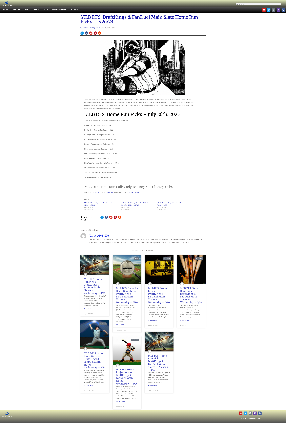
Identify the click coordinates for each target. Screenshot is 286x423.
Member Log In (59, 9)
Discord (110, 192)
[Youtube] (264, 10)
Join (46, 9)
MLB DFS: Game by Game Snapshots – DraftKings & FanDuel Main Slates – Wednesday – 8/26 (127, 295)
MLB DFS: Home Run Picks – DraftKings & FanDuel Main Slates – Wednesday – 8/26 (94, 286)
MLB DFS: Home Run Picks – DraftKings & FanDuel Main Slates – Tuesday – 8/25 (158, 362)
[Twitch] (278, 10)
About (36, 9)
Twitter (97, 192)
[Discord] (273, 10)
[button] (82, 33)
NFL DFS (16, 9)
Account (75, 9)
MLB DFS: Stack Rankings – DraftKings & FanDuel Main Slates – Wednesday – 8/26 (191, 295)
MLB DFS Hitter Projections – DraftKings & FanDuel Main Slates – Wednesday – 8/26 (127, 376)
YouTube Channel (132, 192)
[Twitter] (268, 10)
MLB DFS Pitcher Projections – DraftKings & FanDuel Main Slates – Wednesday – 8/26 (94, 360)
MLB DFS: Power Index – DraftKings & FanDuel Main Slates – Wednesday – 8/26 (159, 295)
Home (5, 9)
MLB (26, 9)
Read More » (88, 309)
